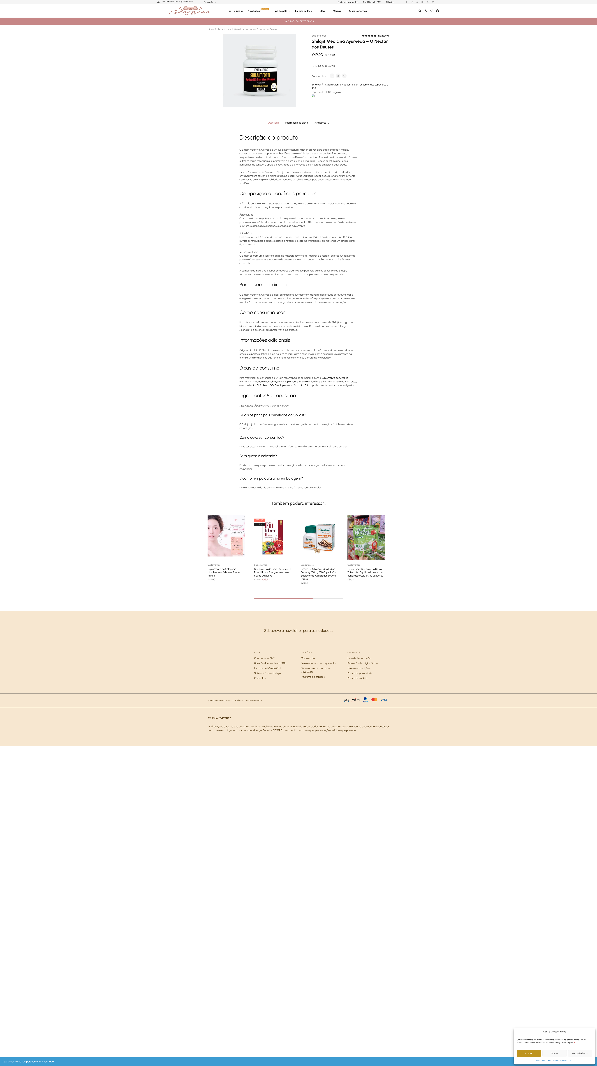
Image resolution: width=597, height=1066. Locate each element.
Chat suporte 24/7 (264, 658)
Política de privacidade (562, 1060)
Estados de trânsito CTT (267, 668)
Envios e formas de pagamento (318, 663)
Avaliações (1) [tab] (322, 122)
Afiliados (390, 2)
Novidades (258, 10)
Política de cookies (543, 1060)
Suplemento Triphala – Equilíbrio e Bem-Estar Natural (314, 381)
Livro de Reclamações (359, 658)
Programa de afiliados (313, 676)
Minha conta (308, 658)
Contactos (260, 678)
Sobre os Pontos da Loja (267, 673)
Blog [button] (322, 10)
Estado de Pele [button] (303, 10)
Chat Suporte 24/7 (372, 2)
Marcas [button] (337, 10)
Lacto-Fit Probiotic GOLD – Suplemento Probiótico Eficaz (280, 385)
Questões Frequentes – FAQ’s (270, 663)
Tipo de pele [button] (280, 10)
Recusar (555, 1053)
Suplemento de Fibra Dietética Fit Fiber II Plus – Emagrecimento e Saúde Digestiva (272, 572)
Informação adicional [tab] (296, 122)
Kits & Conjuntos (358, 10)
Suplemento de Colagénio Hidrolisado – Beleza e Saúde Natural (224, 572)
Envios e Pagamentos (348, 2)
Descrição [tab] (273, 122)
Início (210, 29)
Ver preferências (580, 1053)
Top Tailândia (235, 10)
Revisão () (383, 35)
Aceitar (528, 1053)
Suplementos (221, 29)
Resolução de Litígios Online (362, 663)
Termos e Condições (358, 668)
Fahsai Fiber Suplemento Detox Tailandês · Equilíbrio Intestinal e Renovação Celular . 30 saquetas (365, 572)
